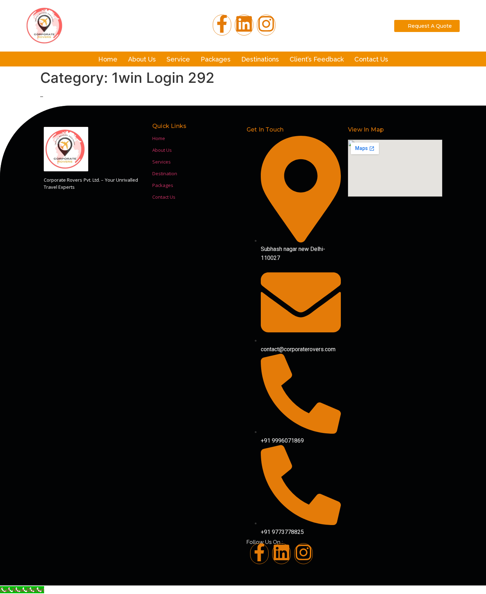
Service (178, 59)
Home (107, 59)
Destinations (260, 59)
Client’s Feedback (317, 59)
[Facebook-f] (222, 25)
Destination (164, 173)
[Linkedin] (281, 553)
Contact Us (371, 59)
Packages (216, 59)
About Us (142, 59)
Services (161, 162)
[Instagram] (266, 25)
